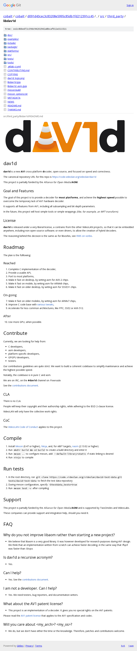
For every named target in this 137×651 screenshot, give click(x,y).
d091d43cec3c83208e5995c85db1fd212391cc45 (60, 16)
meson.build (14, 90)
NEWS (11, 101)
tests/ (11, 58)
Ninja (44, 446)
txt (123, 645)
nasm (75, 446)
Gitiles (20, 645)
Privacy (29, 645)
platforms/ (13, 50)
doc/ (10, 35)
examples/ (13, 39)
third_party (115, 16)
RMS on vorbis (84, 235)
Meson (19, 446)
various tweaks (45, 304)
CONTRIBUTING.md (18, 70)
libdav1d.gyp (14, 82)
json (131, 645)
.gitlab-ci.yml (14, 66)
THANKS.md (14, 109)
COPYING (13, 74)
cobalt (8, 16)
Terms (38, 645)
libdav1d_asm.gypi (17, 86)
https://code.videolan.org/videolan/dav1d (74, 176)
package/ (12, 46)
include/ (12, 43)
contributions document (25, 385)
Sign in (130, 5)
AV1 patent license (31, 615)
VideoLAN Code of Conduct (23, 427)
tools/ (11, 62)
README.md (14, 105)
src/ (10, 54)
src (102, 16)
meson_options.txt (18, 94)
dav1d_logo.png (16, 78)
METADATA (14, 97)
